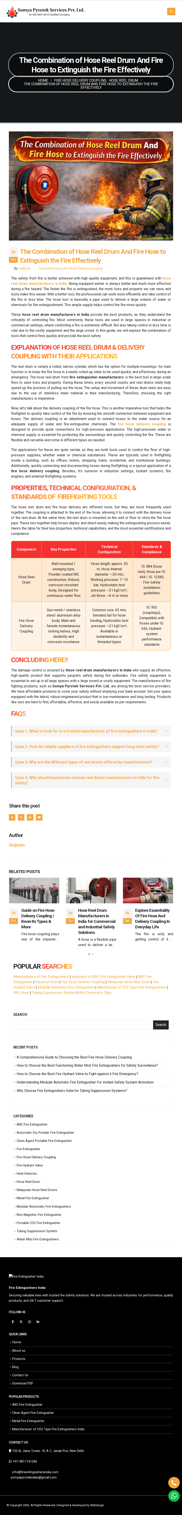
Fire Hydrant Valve (30, 1165)
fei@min (25, 268)
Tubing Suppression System (54, 993)
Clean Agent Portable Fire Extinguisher (44, 1141)
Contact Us (20, 1375)
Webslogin (97, 1505)
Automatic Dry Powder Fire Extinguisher (45, 1133)
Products (18, 1359)
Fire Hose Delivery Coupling (83, 268)
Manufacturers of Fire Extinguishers (41, 977)
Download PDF (22, 1383)
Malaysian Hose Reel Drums (37, 1190)
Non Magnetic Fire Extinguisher (39, 1215)
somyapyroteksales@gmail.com (34, 1477)
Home (16, 1342)
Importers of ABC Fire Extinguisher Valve (103, 977)
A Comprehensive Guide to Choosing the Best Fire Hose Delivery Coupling (74, 1057)
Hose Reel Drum (50, 268)
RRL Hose (21, 993)
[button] (89, 954)
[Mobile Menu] (171, 11)
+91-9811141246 (25, 1461)
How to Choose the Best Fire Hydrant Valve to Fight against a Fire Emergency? (77, 1074)
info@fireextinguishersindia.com (35, 1472)
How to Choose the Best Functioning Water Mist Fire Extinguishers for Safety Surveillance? (87, 1065)
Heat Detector (27, 1174)
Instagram (29, 1321)
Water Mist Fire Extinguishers (38, 1239)
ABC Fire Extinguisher (32, 1124)
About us (18, 1351)
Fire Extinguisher (28, 1149)
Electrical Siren (46, 982)
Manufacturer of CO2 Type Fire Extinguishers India (48, 1429)
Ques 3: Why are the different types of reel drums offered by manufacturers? (83, 762)
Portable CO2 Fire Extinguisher (38, 1223)
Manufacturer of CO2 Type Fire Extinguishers (132, 987)
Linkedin (38, 1321)
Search (20, 1014)
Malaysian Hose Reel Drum (129, 982)
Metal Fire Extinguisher (33, 1198)
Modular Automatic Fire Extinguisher (66, 987)
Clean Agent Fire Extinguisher (33, 1413)
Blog (15, 1367)
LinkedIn (30, 817)
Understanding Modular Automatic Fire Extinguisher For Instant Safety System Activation (85, 1082)
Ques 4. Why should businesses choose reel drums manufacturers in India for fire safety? (87, 780)
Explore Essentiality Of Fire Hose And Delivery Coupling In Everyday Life (152, 918)
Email (39, 817)
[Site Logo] (45, 11)
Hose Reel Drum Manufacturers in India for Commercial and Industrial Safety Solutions (96, 921)
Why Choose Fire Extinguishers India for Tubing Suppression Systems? (72, 1091)
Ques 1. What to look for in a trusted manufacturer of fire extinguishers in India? (86, 731)
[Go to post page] (34, 890)
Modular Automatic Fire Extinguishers (44, 1207)
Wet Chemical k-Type (95, 993)
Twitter (21, 817)
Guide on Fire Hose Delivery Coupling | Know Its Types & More (38, 918)
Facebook (12, 817)
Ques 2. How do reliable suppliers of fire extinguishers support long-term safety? (87, 746)
